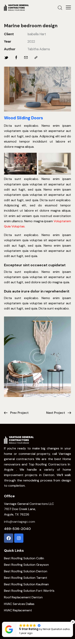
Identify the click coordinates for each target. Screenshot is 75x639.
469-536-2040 (17, 528)
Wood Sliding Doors (23, 118)
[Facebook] (8, 538)
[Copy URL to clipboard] (36, 57)
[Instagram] (18, 538)
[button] (72, 622)
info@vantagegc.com (19, 521)
